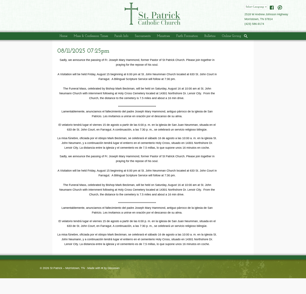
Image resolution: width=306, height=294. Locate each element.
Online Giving (231, 36)
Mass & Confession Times (91, 36)
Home (63, 36)
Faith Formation (187, 36)
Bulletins (209, 36)
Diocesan (114, 268)
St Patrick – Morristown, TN (67, 268)
